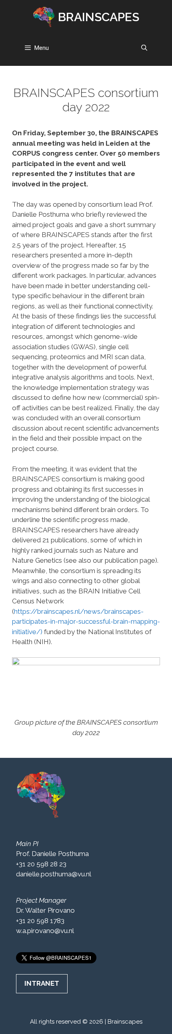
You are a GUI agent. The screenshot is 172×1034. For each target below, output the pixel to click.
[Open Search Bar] (144, 48)
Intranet (41, 983)
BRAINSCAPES (98, 17)
